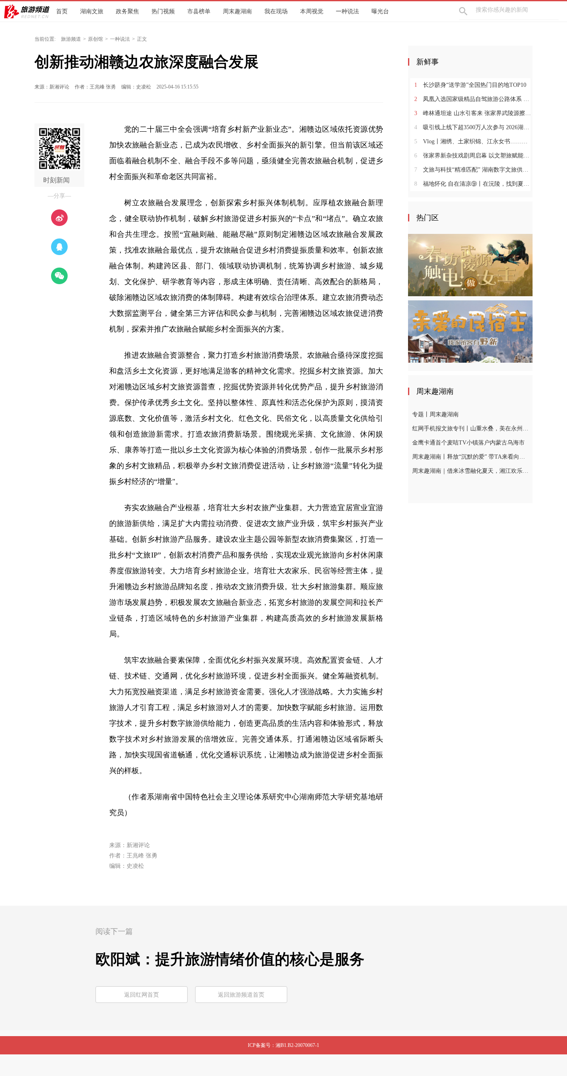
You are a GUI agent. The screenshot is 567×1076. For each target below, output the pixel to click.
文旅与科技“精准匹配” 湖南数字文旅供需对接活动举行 (473, 170)
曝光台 (380, 11)
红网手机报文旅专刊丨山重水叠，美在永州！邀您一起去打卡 (471, 428)
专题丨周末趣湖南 (435, 414)
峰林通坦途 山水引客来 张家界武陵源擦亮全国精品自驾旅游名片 (473, 113)
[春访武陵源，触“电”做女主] (470, 265)
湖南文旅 (91, 11)
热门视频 (163, 11)
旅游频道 (71, 39)
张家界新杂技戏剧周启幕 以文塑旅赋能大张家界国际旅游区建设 (473, 155)
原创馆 (95, 39)
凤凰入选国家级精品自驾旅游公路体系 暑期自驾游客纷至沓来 (473, 99)
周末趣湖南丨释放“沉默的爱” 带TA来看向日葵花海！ (471, 457)
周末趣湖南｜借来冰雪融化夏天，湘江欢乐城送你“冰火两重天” (471, 471)
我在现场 (276, 11)
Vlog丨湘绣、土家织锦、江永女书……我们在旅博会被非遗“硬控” (473, 141)
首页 (62, 11)
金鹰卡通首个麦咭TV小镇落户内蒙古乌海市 (468, 443)
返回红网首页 (141, 995)
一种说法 (347, 11)
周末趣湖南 (237, 11)
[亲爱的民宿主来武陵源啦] (470, 331)
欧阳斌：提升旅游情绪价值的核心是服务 (229, 959)
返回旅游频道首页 (241, 995)
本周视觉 (311, 11)
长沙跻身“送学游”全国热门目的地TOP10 (470, 85)
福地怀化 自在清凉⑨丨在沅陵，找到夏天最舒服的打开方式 (473, 184)
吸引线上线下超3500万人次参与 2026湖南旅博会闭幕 (473, 127)
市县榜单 (198, 11)
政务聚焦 (127, 11)
